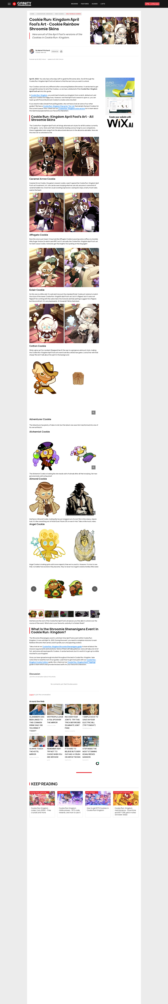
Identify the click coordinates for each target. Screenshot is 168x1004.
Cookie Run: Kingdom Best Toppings (81, 662)
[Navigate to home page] (22, 4)
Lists (103, 4)
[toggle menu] (9, 4)
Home (32, 14)
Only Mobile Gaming (73, 14)
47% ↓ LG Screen (152, 4)
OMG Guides (59, 14)
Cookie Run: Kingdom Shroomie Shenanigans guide (62, 646)
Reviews (74, 4)
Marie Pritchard (44, 50)
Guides (95, 4)
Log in (31, 695)
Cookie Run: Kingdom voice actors (71, 108)
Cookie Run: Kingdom (44, 14)
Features (85, 4)
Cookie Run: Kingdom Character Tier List (58, 106)
